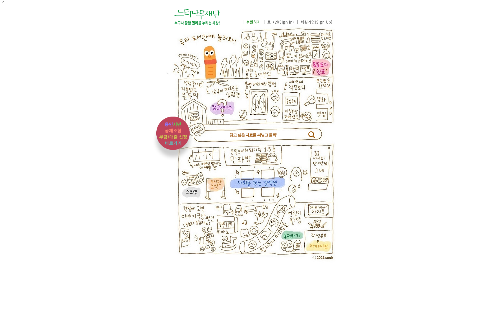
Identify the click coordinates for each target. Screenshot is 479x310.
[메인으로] (205, 19)
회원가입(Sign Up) (316, 22)
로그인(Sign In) (280, 22)
